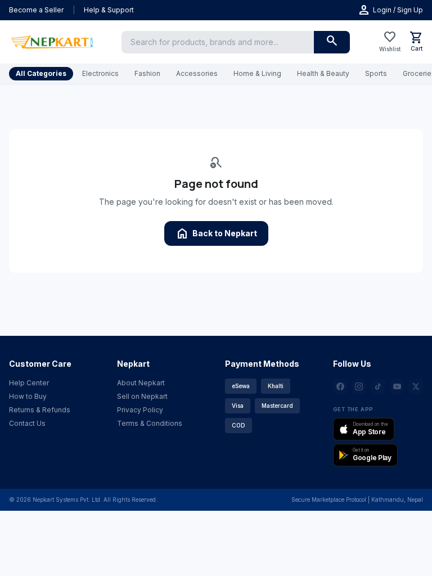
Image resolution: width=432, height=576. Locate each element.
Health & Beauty (323, 73)
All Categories (41, 73)
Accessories (197, 73)
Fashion (147, 73)
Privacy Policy (140, 410)
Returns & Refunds (39, 410)
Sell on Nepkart (142, 396)
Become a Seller (36, 10)
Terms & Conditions (149, 423)
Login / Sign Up (390, 10)
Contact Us (27, 423)
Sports (376, 73)
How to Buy (28, 396)
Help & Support (109, 10)
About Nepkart (141, 383)
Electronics (100, 73)
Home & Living (257, 73)
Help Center (29, 383)
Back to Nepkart (216, 233)
